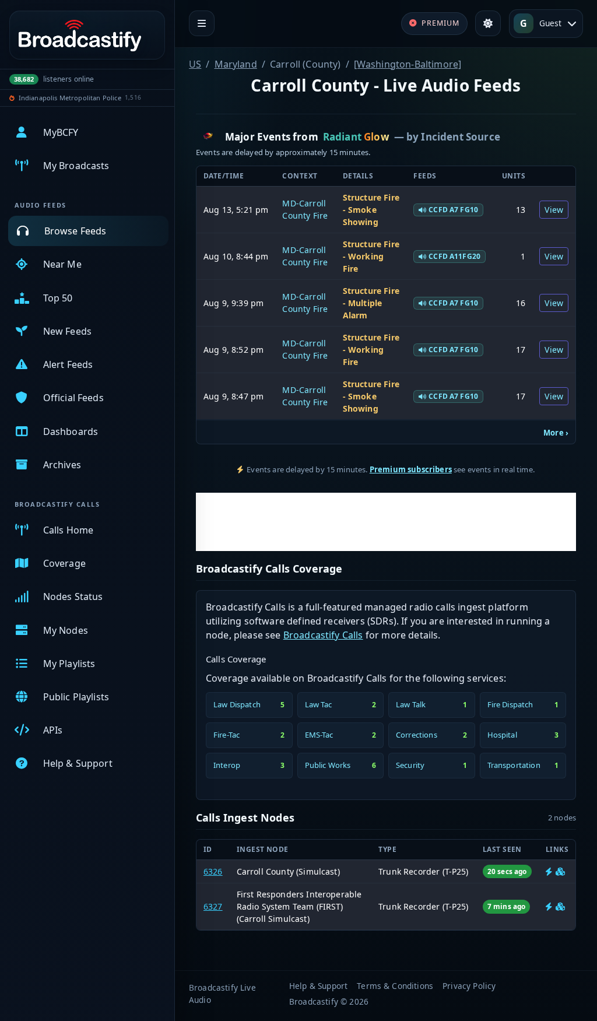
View (554, 209)
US (195, 64)
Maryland (236, 64)
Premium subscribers (411, 469)
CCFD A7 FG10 (453, 210)
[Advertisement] (386, 522)
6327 (213, 906)
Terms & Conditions (395, 985)
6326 (213, 871)
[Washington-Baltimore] (408, 64)
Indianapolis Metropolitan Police (70, 97)
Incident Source (460, 136)
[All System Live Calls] (549, 871)
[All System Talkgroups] (560, 871)
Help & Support (318, 985)
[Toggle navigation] (202, 23)
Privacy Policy (469, 985)
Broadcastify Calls (323, 635)
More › (555, 432)
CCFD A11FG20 (454, 256)
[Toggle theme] (488, 23)
